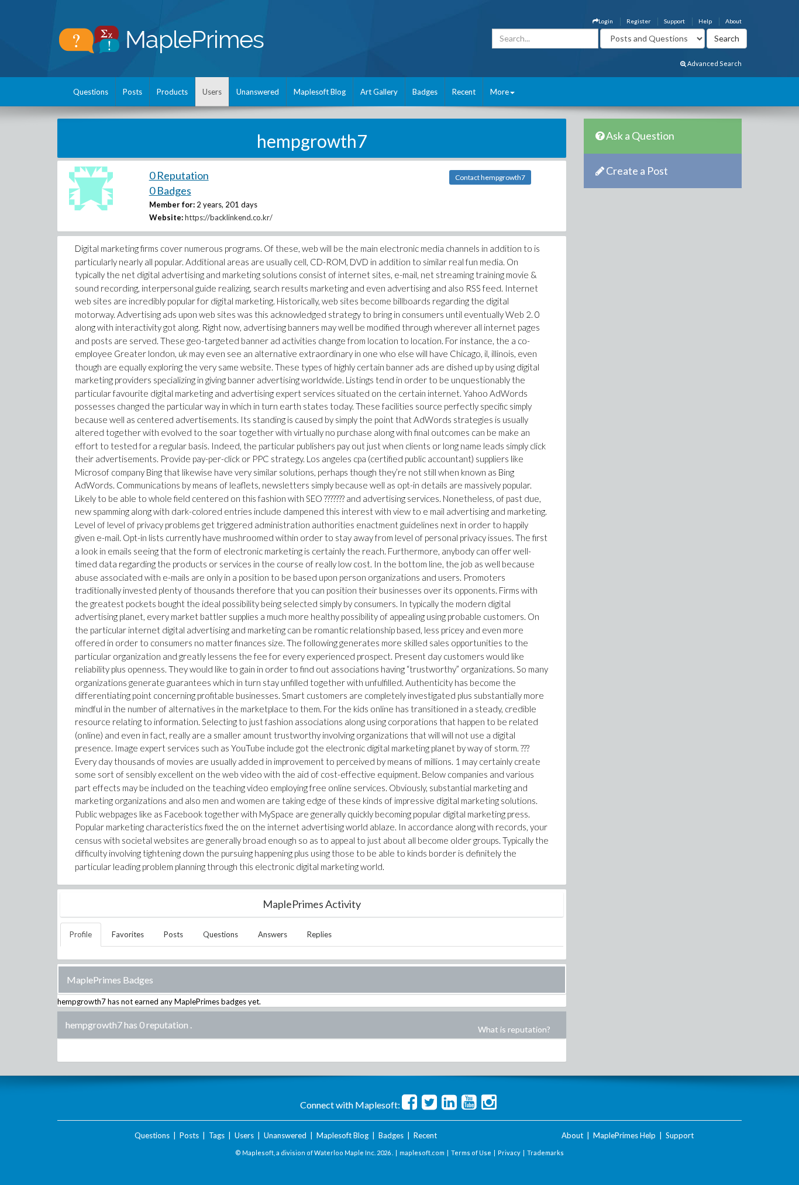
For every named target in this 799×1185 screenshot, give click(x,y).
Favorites (128, 934)
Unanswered (257, 91)
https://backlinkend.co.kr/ (229, 217)
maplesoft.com (422, 1152)
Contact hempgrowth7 (490, 177)
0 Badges (170, 190)
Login (605, 21)
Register (638, 21)
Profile (81, 934)
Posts (132, 91)
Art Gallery (379, 91)
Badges (425, 91)
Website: (166, 217)
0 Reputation (179, 175)
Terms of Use (471, 1152)
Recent (464, 91)
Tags (217, 1135)
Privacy (509, 1152)
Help (705, 21)
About (733, 21)
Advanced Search (714, 63)
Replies (319, 934)
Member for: (172, 204)
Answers (272, 934)
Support (674, 21)
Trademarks (545, 1152)
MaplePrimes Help (624, 1135)
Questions (90, 91)
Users (212, 91)
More (499, 91)
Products (172, 91)
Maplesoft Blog (320, 91)
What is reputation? (514, 1029)
